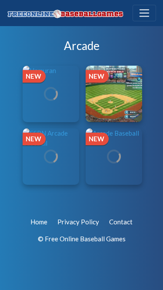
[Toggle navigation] (144, 13)
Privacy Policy (78, 222)
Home (38, 222)
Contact (121, 222)
